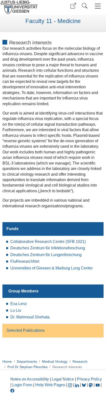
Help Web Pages (50, 385)
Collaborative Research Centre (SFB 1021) (48, 241)
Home (7, 361)
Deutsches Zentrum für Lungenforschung (46, 255)
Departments (27, 361)
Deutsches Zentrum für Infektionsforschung (47, 248)
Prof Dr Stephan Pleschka (27, 367)
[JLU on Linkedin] (77, 385)
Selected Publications (25, 330)
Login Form (22, 385)
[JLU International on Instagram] (70, 385)
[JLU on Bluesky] (84, 385)
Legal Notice (63, 379)
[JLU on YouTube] (98, 385)
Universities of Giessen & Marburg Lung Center (51, 268)
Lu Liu (15, 310)
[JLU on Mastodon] (91, 385)
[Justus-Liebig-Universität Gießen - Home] (26, 7)
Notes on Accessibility (30, 379)
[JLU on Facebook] (12, 390)
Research (80, 361)
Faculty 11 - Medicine (53, 21)
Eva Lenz (18, 304)
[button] (73, 6)
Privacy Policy (89, 379)
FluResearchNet (24, 261)
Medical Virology (55, 361)
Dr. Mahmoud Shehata (30, 317)
